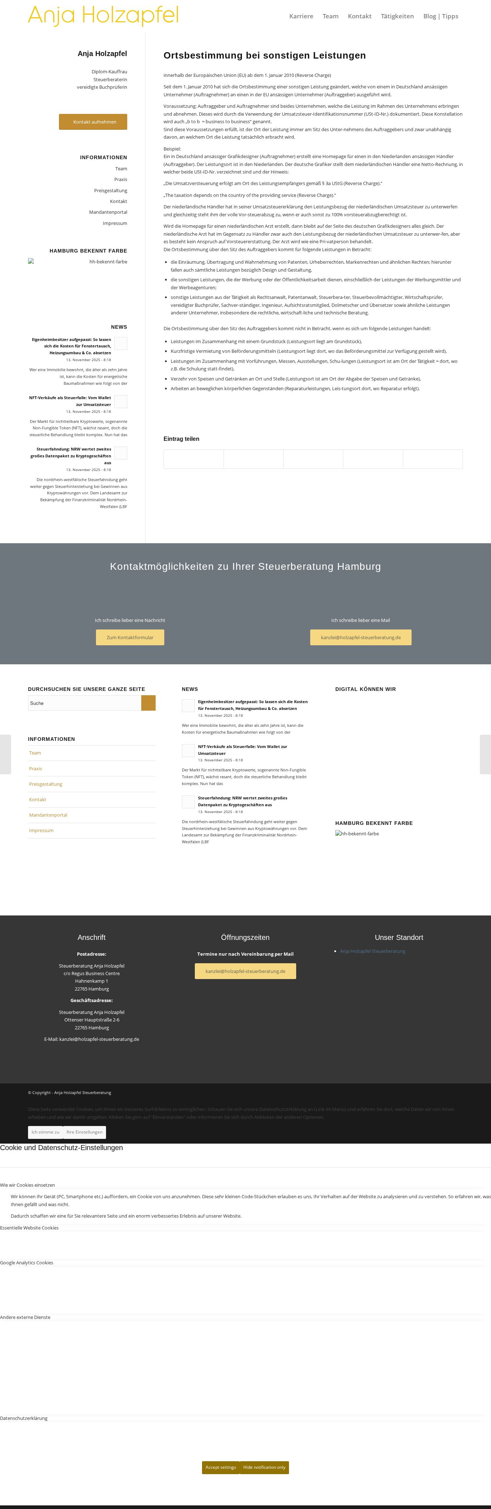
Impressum (115, 223)
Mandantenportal (108, 212)
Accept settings (221, 1467)
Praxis (120, 179)
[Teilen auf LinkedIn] (313, 459)
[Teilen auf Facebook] (194, 459)
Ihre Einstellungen (84, 1132)
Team (121, 168)
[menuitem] (301, 16)
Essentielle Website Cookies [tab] (29, 1227)
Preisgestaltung (110, 190)
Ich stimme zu (45, 1132)
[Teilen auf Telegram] (373, 459)
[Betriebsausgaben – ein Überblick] (5, 754)
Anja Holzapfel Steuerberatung (372, 951)
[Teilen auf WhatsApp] (253, 459)
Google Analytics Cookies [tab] (26, 1262)
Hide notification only (264, 1467)
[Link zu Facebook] (446, 1092)
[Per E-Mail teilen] (433, 459)
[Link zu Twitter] (457, 1092)
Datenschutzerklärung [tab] (23, 1418)
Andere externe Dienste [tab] (25, 1317)
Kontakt (118, 201)
